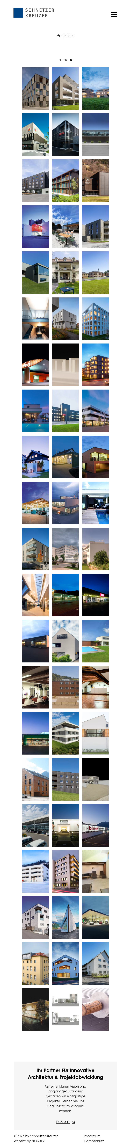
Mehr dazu (35, 82)
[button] (66, 59)
